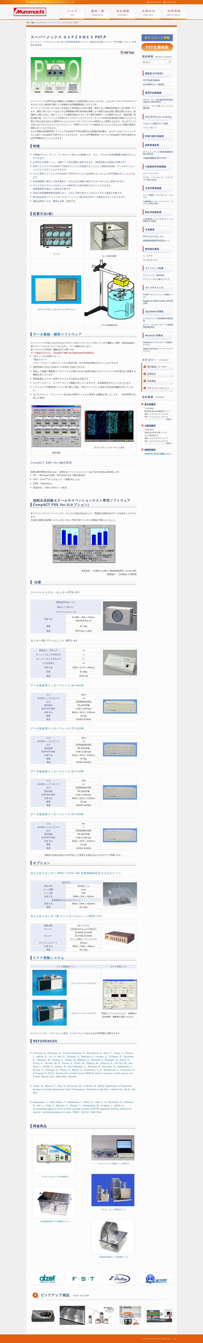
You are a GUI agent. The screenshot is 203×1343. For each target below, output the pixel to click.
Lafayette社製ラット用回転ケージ (113, 1256)
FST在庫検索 (157, 47)
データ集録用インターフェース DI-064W (57, 685)
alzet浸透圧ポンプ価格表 (153, 84)
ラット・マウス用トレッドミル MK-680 (158, 106)
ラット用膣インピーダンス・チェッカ (158, 195)
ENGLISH (171, 2)
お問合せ (151, 373)
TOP (27, 22)
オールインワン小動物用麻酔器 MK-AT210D (158, 152)
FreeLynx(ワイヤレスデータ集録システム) (158, 343)
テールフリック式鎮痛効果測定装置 (158, 319)
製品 (33, 22)
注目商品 (151, 380)
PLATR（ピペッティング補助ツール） (158, 295)
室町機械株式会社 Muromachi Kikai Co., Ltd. (50, 2)
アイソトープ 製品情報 (153, 275)
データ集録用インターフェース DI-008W (57, 814)
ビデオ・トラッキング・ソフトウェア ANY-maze (158, 178)
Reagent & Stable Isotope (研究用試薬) (158, 301)
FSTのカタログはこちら (153, 236)
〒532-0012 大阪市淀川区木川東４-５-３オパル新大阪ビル (155, 432)
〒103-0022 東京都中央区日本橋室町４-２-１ (157, 409)
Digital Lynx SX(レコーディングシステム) (158, 349)
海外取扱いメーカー (157, 366)
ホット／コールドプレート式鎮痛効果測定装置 (158, 325)
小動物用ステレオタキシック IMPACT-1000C (158, 219)
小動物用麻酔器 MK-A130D (154, 157)
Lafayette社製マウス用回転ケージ (54, 1221)
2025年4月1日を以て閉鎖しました (157, 453)
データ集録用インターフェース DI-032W (57, 728)
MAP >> (170, 419)
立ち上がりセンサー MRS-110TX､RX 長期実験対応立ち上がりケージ (76, 873)
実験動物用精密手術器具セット (156, 240)
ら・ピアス (148, 255)
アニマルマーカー (150, 259)
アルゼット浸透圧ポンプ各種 (155, 123)
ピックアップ (41, 22)
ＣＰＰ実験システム (48, 957)
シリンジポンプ (149, 127)
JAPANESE (155, 2)
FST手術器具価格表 (151, 80)
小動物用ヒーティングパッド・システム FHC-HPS (158, 202)
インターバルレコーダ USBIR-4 (54, 1176)
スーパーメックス (150, 173)
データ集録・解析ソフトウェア (57, 334)
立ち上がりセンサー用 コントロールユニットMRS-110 (66, 916)
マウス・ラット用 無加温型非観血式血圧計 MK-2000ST (158, 100)
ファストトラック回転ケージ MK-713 (113, 1163)
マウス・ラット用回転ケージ (113, 1209)
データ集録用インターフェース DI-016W (57, 771)
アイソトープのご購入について (156, 279)
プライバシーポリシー (158, 387)
